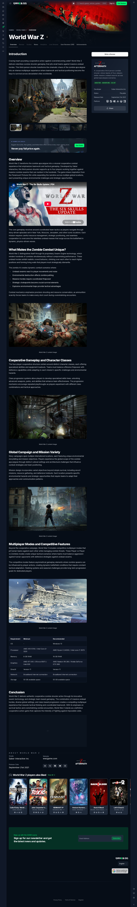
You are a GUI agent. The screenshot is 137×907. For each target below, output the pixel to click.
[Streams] (134, 897)
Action (14, 810)
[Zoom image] (48, 101)
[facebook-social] (55, 766)
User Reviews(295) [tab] (67, 44)
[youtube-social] (60, 766)
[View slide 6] (76, 127)
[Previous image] (13, 101)
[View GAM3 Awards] (123, 35)
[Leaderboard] (134, 893)
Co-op (122, 810)
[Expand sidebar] (10, 3)
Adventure (41, 810)
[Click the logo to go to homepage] (122, 858)
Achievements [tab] (82, 44)
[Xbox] (121, 101)
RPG (61, 810)
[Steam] (111, 101)
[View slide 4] (52, 127)
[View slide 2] (28, 127)
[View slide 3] (40, 127)
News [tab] (36, 44)
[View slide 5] (64, 127)
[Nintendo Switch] (124, 101)
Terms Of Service (70, 900)
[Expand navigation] (134, 904)
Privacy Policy (57, 900)
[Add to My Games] (47, 37)
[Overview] (134, 2)
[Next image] (82, 101)
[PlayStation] (118, 101)
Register (81, 900)
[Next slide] (127, 796)
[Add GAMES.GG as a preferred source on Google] (120, 870)
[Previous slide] (9, 796)
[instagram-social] (65, 766)
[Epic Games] (107, 101)
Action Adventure (101, 810)
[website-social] (45, 766)
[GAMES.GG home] (20, 3)
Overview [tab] (13, 44)
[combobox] (73, 3)
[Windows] (114, 101)
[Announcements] (134, 889)
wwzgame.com (50, 758)
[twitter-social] (50, 766)
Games (11, 30)
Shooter (19, 810)
